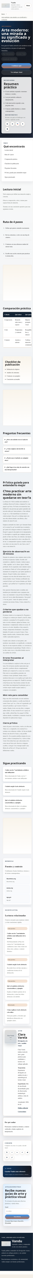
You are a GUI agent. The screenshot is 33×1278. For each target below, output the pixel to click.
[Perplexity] (12, 124)
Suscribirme (17, 1216)
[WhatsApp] (22, 1152)
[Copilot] (17, 124)
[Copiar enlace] (12, 1157)
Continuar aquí (16, 66)
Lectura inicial (9, 150)
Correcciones (22, 1111)
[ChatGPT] (7, 124)
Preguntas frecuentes (11, 168)
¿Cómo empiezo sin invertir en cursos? (15, 450)
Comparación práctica (11, 159)
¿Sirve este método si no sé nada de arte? (16, 440)
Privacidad (8, 1223)
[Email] (7, 1157)
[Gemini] (23, 124)
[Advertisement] (16, 282)
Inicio (3, 14)
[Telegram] (27, 1152)
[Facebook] (12, 1152)
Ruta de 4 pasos (9, 154)
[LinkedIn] (17, 1152)
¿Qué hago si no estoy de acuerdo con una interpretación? (17, 468)
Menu (28, 5)
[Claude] (7, 129)
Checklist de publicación (12, 163)
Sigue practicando (10, 177)
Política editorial (23, 1108)
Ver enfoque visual (16, 72)
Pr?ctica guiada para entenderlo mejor (15, 172)
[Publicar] (7, 1152)
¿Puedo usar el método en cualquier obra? (16, 459)
